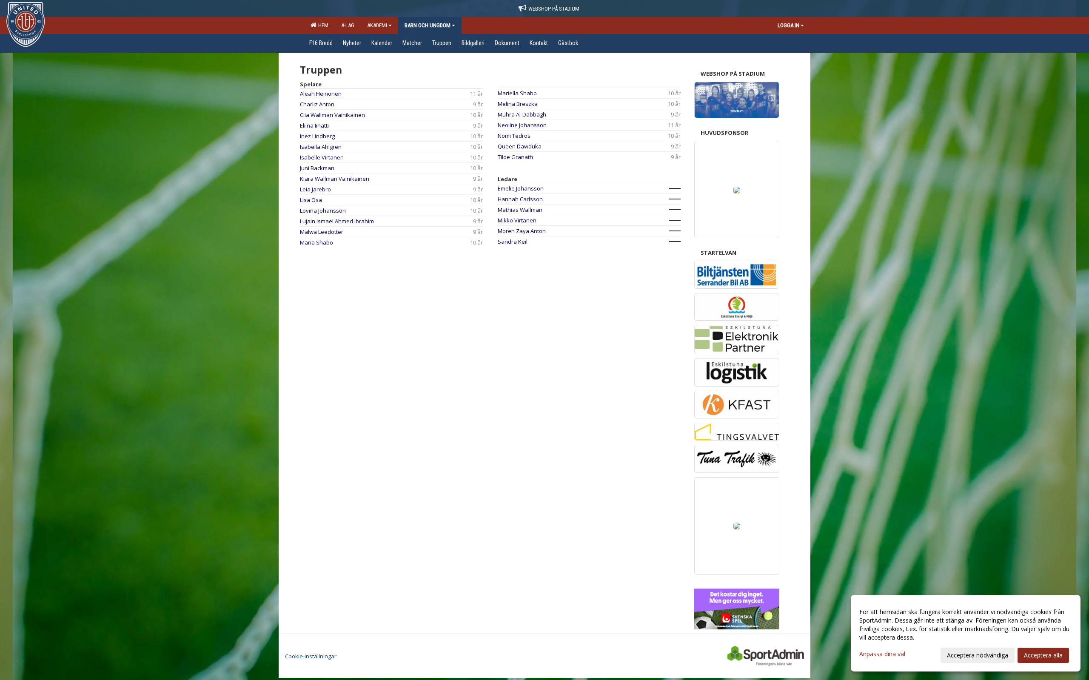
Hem (322, 25)
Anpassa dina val (882, 654)
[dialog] (965, 633)
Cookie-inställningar (310, 656)
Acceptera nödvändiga (977, 655)
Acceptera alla (1043, 655)
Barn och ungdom (427, 25)
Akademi (377, 25)
